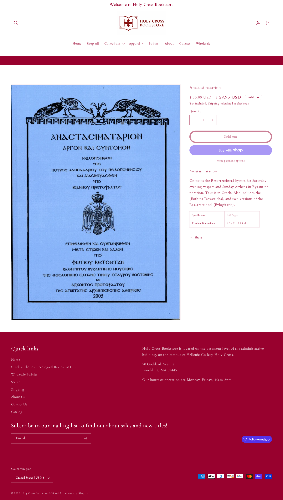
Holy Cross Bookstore (35, 493)
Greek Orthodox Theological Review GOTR (43, 367)
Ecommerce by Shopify (74, 493)
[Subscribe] (86, 438)
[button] (16, 23)
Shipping (213, 103)
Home (15, 360)
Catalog (16, 412)
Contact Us (19, 404)
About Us (18, 397)
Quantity (195, 111)
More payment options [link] (231, 160)
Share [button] (198, 237)
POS (51, 493)
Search (15, 382)
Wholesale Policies (24, 374)
